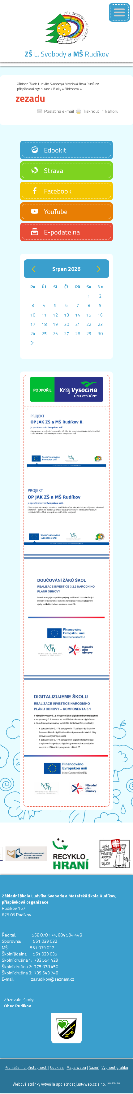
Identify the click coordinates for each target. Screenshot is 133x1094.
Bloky (57, 88)
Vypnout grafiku (114, 1067)
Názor (94, 1067)
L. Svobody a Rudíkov (67, 53)
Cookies (57, 1067)
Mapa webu (76, 1067)
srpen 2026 (66, 268)
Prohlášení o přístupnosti (26, 1067)
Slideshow (72, 88)
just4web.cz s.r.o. (91, 1084)
